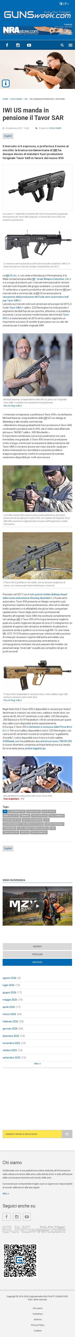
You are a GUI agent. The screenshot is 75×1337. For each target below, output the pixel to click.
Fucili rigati (55, 128)
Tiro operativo (39, 832)
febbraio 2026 (10, 1021)
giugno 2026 (9, 992)
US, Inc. (12, 275)
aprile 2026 (9, 1007)
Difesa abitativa (12, 820)
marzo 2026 (9, 1014)
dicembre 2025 (11, 1036)
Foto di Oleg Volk (12, 406)
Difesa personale (54, 824)
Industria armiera (32, 820)
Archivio (44, 962)
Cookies (38, 1331)
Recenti (37, 946)
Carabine (24, 816)
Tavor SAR (16, 307)
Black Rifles (48, 811)
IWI (5, 811)
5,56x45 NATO (33, 811)
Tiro (52, 828)
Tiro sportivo (11, 832)
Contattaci (38, 1314)
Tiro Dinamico (56, 816)
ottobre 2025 (10, 1050)
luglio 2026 (8, 985)
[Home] (37, 14)
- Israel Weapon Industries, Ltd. (51, 279)
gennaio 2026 (10, 1028)
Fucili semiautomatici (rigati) (33, 828)
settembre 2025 (11, 1057)
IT (64, 4)
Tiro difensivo (39, 816)
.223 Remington (17, 811)
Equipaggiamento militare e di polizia (23, 824)
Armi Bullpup (11, 816)
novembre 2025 (11, 1043)
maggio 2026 (10, 999)
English (8, 136)
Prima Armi (9, 828)
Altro (37, 1063)
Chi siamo (38, 1308)
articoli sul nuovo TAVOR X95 (56, 741)
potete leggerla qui (35, 748)
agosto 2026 (9, 978)
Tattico (25, 832)
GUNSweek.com (11, 741)
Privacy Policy (37, 1325)
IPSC (46, 820)
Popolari (37, 954)
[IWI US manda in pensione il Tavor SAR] (37, 187)
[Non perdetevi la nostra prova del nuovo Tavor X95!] (37, 773)
